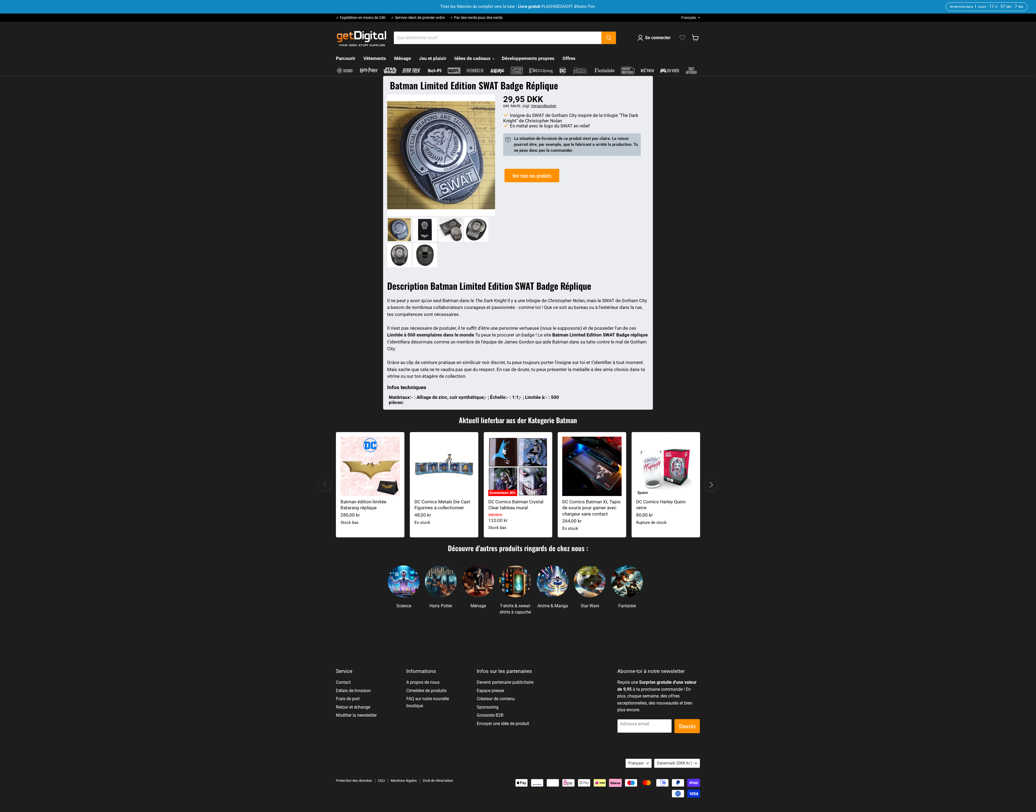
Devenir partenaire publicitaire (505, 682)
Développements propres (528, 58)
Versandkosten (543, 106)
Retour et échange (353, 707)
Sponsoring (488, 707)
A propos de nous (422, 682)
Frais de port (348, 698)
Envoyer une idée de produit (503, 723)
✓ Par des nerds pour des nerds (476, 18)
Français (688, 17)
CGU (381, 781)
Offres (569, 58)
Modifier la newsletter (356, 715)
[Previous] (325, 484)
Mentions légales (404, 781)
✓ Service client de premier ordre (418, 18)
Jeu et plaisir (432, 58)
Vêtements (374, 58)
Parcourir (345, 58)
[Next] (710, 484)
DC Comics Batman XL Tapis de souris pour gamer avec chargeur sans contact (591, 508)
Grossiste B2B (490, 715)
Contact (343, 682)
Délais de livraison (353, 690)
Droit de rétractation (438, 781)
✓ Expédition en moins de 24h (361, 18)
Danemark (674, 763)
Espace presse (490, 690)
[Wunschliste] (682, 37)
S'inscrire (687, 726)
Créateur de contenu (496, 698)
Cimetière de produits (426, 690)
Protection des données (354, 781)
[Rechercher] (608, 38)
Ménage (402, 58)
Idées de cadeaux (473, 58)
